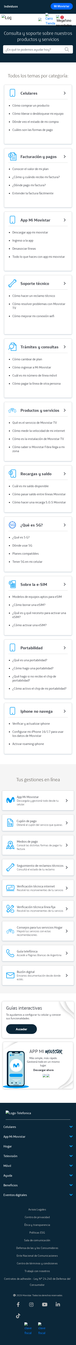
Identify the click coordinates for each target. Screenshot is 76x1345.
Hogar (7, 1146)
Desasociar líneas (24, 248)
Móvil (7, 1166)
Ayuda (7, 1175)
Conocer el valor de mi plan (30, 169)
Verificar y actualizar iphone (31, 723)
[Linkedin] (58, 1304)
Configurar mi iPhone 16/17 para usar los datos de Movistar (37, 734)
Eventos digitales (15, 1195)
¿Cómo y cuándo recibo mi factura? (36, 177)
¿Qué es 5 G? (21, 537)
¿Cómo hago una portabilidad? (33, 668)
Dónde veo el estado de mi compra (35, 122)
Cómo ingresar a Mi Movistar (31, 367)
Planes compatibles (25, 553)
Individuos (11, 6)
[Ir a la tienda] (50, 19)
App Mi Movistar (14, 1136)
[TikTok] (18, 1316)
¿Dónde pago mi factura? (29, 185)
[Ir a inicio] (6, 19)
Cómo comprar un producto (30, 105)
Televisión (10, 1156)
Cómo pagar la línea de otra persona (36, 383)
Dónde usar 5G (22, 545)
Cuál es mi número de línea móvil (34, 375)
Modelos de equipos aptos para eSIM (37, 597)
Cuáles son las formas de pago (32, 130)
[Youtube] (44, 1304)
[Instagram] (31, 1304)
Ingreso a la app (22, 240)
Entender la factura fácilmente (33, 193)
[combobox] (37, 6)
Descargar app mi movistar (30, 232)
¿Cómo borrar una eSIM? (28, 605)
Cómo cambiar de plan (27, 359)
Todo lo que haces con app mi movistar (38, 257)
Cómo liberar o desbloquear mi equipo (38, 113)
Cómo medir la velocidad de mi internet (38, 431)
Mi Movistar (62, 6)
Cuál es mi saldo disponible (30, 486)
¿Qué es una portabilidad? (29, 660)
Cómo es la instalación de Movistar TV (38, 439)
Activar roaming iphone (28, 744)
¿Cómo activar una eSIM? (29, 625)
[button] (60, 19)
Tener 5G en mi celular (27, 562)
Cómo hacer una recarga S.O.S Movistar (39, 502)
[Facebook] (18, 1304)
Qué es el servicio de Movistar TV (34, 423)
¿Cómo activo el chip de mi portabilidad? (39, 688)
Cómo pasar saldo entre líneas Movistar (39, 494)
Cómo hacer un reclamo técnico (33, 296)
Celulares (9, 1127)
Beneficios (10, 1185)
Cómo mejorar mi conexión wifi (33, 316)
